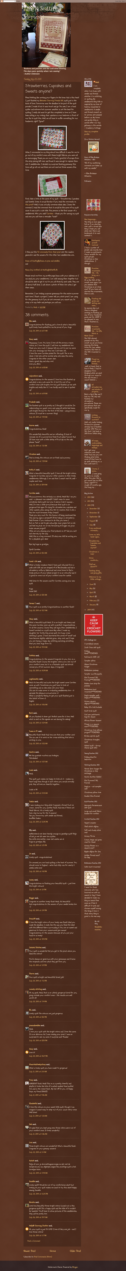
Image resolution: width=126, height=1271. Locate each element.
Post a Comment (34, 1241)
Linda (31, 770)
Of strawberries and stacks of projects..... (97, 388)
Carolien (50, 213)
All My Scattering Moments (43, 12)
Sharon (31, 973)
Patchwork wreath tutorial (96, 242)
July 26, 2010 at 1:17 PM (37, 1235)
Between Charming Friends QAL (52, 100)
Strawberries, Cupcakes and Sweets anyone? (95, 544)
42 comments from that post (49, 252)
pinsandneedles (34, 1025)
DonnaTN (32, 918)
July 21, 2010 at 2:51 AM (38, 1071)
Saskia (31, 801)
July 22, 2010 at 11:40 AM (38, 1173)
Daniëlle (32, 1181)
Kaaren (31, 425)
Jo (30, 853)
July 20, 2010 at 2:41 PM (38, 910)
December (94, 508)
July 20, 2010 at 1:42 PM (38, 871)
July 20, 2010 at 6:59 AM (38, 393)
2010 (89, 505)
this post (29, 204)
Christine (32, 454)
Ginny (31, 1049)
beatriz (32, 752)
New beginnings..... (90, 219)
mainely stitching (35, 989)
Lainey (31, 879)
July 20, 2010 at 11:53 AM (38, 793)
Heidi (97, 82)
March (92, 596)
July (91, 525)
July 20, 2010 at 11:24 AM (38, 723)
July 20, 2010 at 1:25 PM (38, 845)
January (93, 604)
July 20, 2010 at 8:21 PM (38, 1017)
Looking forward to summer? (96, 417)
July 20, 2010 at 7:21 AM (38, 445)
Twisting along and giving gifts (95, 571)
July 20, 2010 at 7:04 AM (38, 417)
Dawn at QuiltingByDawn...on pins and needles (42, 261)
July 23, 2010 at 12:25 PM (38, 1194)
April (92, 592)
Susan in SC (33, 731)
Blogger (75, 1267)
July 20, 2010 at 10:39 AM (38, 670)
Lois (30, 1142)
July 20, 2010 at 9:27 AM (38, 610)
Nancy (31, 339)
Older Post (75, 1251)
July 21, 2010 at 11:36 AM (38, 1134)
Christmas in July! (94, 552)
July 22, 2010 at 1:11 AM (37, 1152)
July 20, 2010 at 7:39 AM (38, 461)
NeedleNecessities (98, 928)
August (93, 521)
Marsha (32, 1202)
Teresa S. (32, 603)
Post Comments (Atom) (43, 1256)
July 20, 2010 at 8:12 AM (38, 553)
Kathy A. (32, 469)
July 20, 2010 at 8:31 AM (38, 595)
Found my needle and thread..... (96, 361)
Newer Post (30, 1251)
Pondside (32, 402)
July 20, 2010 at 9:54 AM (38, 647)
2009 (89, 609)
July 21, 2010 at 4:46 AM (38, 1095)
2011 (89, 501)
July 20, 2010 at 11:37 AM (38, 761)
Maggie (31, 898)
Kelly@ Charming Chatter (38, 1225)
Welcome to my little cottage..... (95, 578)
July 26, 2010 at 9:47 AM (38, 1217)
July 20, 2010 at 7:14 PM (38, 1001)
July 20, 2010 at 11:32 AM (38, 743)
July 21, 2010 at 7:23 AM (38, 1116)
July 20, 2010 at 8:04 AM (38, 484)
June (92, 584)
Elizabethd (33, 1103)
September (94, 516)
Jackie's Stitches (35, 947)
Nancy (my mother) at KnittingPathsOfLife (41, 269)
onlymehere (33, 376)
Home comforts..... (94, 559)
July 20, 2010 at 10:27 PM (38, 1056)
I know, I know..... (95, 469)
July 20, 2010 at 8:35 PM (38, 1040)
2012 (89, 497)
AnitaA (31, 1160)
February (93, 600)
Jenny (31, 619)
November (94, 512)
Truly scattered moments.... (95, 529)
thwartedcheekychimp (37, 1064)
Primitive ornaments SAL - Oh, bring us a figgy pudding (92, 273)
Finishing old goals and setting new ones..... (96, 302)
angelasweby (34, 679)
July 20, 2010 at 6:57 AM (38, 331)
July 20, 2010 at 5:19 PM (38, 965)
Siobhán (32, 655)
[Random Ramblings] (93, 152)
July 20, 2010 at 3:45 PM (38, 939)
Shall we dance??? (93, 565)
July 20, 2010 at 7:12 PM (38, 980)
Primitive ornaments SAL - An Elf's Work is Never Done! (93, 331)
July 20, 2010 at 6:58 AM (38, 367)
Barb (31, 713)
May (91, 588)
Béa (30, 321)
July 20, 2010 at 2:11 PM (37, 889)
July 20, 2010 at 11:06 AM (38, 704)
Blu (30, 1010)
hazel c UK (33, 561)
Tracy (31, 1080)
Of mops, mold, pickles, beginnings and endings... (97, 444)
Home (53, 1251)
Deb (30, 1124)
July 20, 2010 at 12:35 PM (38, 822)
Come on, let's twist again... (94, 535)
